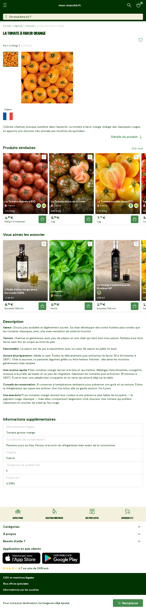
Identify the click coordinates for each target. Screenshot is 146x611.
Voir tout (137, 148)
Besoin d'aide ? (14, 541)
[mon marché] (73, 5)
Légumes (18, 25)
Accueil (7, 25)
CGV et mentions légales (18, 577)
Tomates (29, 25)
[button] (25, 188)
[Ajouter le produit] (42, 219)
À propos (9, 534)
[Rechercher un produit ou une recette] (129, 5)
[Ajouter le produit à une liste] (140, 40)
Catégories (11, 527)
